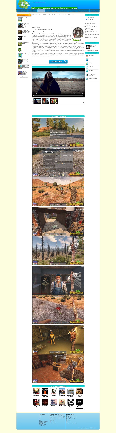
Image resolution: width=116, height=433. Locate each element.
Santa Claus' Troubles (40, 2)
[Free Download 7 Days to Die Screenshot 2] (58, 162)
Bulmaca (73, 10)
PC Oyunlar (38, 8)
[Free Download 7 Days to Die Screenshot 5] (58, 250)
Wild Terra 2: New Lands (42, 425)
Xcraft (40, 416)
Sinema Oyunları (63, 10)
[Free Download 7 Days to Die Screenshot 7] (58, 309)
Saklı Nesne (74, 8)
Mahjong (91, 66)
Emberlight (41, 423)
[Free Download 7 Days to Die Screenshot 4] (58, 221)
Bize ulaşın (68, 420)
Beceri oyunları (53, 419)
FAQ (67, 421)
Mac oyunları (46, 8)
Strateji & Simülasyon (83, 10)
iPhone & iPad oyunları (92, 75)
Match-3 (55, 10)
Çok (33, 8)
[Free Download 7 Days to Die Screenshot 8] (58, 339)
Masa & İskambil (32, 10)
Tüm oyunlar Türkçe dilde (92, 50)
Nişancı (50, 29)
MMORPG (52, 420)
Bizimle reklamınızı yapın (71, 422)
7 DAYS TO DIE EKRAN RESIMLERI (58, 116)
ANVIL (40, 417)
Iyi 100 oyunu (24, 77)
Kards (40, 419)
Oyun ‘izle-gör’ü (61, 416)
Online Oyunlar (65, 8)
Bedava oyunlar (55, 8)
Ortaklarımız (69, 415)
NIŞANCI (64, 14)
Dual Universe (42, 425)
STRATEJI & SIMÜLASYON (53, 14)
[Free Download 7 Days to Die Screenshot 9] (58, 368)
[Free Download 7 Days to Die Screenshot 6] (58, 280)
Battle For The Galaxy (43, 421)
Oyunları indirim (61, 417)
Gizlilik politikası (69, 417)
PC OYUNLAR (42, 14)
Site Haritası (68, 419)
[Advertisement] (58, 20)
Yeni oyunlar (42, 414)
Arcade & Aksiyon (22, 10)
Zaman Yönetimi (94, 10)
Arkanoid (91, 70)
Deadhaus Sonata (42, 422)
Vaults (40, 420)
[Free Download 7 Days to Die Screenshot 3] (58, 191)
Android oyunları (93, 78)
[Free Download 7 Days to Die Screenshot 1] (58, 132)
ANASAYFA (34, 14)
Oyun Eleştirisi (61, 415)
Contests (60, 418)
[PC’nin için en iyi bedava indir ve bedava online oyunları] (24, 4)
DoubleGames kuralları (71, 418)
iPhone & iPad (52, 421)
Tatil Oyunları (49, 10)
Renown (40, 415)
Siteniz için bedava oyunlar (71, 416)
